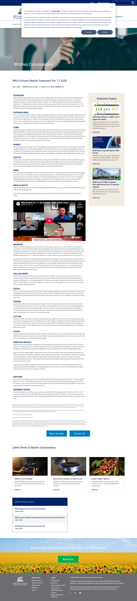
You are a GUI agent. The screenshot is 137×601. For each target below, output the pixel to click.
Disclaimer (54, 583)
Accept (89, 32)
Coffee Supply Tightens (101, 479)
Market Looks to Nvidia (23, 479)
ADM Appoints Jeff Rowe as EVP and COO (30, 526)
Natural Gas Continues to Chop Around (67, 479)
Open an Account (103, 3)
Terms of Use (55, 588)
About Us (35, 588)
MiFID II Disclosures (57, 590)
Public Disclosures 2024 (58, 585)
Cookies (53, 592)
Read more (96, 132)
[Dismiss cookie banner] (112, 7)
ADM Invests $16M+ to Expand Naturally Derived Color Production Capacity (106, 184)
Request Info (36, 585)
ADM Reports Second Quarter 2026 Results (30, 509)
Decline (105, 32)
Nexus (92, 3)
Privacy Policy (55, 580)
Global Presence (37, 580)
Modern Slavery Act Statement (57, 596)
